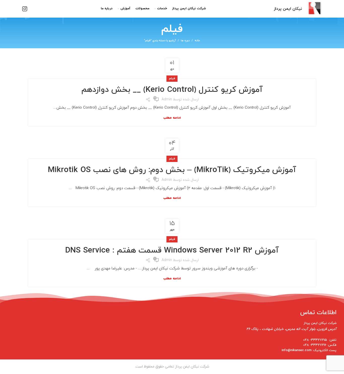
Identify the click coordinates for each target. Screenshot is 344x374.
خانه (197, 40)
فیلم (172, 78)
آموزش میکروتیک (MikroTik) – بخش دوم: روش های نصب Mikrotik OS (172, 170)
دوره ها (185, 40)
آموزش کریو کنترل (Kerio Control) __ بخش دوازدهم (172, 90)
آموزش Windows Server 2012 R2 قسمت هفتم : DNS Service (172, 250)
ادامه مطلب (172, 118)
